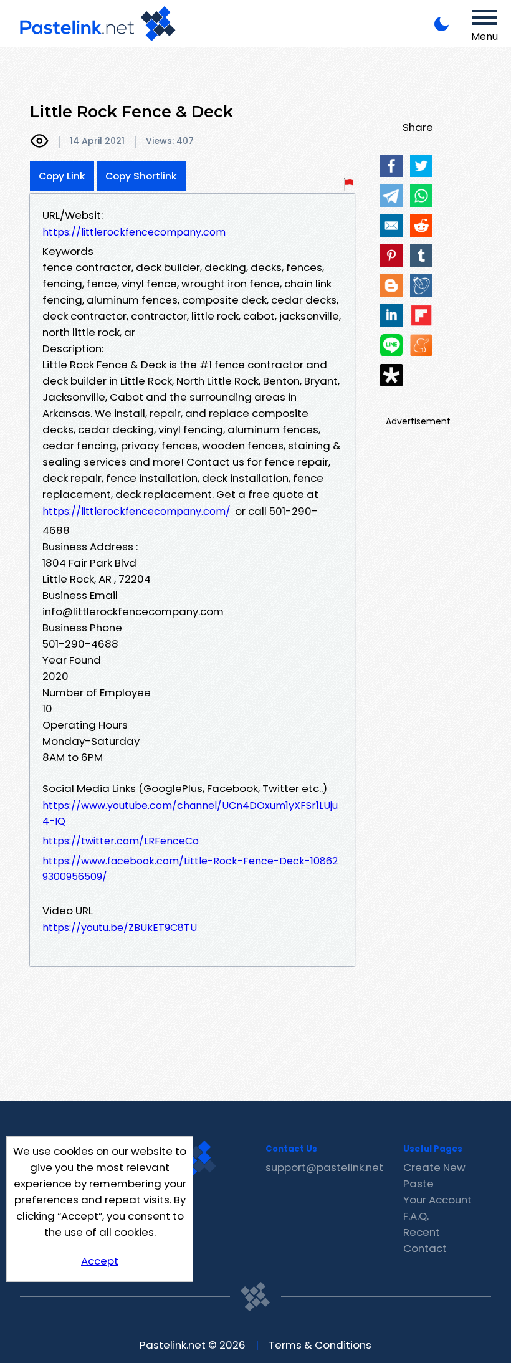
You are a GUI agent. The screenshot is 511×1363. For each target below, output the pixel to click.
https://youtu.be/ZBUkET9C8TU (119, 928)
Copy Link (62, 176)
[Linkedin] (391, 315)
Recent (421, 1232)
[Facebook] (391, 166)
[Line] (391, 345)
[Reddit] (421, 225)
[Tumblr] (421, 255)
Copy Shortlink (141, 176)
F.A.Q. (416, 1215)
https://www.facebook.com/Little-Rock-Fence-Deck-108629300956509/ (190, 869)
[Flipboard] (421, 315)
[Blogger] (391, 285)
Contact (425, 1248)
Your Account (437, 1199)
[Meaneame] (421, 345)
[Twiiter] (421, 166)
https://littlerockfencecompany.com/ (136, 511)
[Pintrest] (391, 255)
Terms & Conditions (320, 1344)
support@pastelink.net (324, 1167)
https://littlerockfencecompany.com (134, 232)
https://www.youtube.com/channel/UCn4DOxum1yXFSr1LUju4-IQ (190, 813)
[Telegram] (391, 195)
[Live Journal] (421, 285)
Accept (99, 1260)
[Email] (391, 225)
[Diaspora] (391, 375)
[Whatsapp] (421, 195)
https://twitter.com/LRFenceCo (120, 841)
